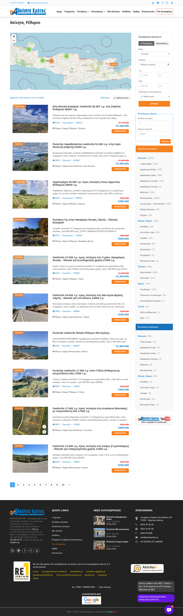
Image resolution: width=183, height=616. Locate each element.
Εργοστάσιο (147, 249)
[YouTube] (172, 2)
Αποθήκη (146, 226)
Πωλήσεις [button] (82, 11)
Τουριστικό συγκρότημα (153, 295)
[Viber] (153, 2)
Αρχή (59, 11)
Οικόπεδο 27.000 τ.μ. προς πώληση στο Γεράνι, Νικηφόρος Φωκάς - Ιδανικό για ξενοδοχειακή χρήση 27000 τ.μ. (89, 259)
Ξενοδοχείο (148, 289)
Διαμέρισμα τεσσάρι (152, 181)
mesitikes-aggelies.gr (95, 571)
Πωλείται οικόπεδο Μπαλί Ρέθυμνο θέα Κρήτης (81, 332)
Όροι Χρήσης (105, 587)
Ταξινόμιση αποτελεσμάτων (150, 92)
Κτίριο (144, 284)
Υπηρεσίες (69, 11)
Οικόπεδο (147, 278)
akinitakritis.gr (76, 571)
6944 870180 (146, 533)
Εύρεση (165, 141)
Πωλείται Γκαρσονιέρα (117, 541)
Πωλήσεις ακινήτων (60, 522)
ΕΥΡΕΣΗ (154, 104)
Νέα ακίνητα (57, 531)
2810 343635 (18, 3)
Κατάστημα (147, 244)
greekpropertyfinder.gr (43, 575)
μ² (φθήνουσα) (121, 98)
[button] (114, 64)
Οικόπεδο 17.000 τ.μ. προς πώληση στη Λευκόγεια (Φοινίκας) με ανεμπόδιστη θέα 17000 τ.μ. (90, 410)
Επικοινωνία (148, 11)
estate (112, 612)
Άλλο (145, 318)
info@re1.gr (14, 542)
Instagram (102, 575)
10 (63, 485)
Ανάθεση (126, 11)
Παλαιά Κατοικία (149, 209)
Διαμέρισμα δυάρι (151, 169)
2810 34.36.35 (147, 524)
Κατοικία (146, 158)
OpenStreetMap (127, 89)
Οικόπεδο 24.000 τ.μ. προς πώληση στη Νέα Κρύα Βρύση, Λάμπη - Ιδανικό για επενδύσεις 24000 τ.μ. (88, 297)
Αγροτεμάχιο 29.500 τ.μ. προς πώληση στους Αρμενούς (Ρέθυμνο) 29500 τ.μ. (86, 183)
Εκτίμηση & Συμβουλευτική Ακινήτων (67, 540)
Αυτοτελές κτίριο (150, 232)
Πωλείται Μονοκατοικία (117, 529)
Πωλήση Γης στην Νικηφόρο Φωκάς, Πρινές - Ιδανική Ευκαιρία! (85, 221)
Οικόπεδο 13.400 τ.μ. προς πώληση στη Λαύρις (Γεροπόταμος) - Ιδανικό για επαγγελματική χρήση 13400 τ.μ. (91, 447)
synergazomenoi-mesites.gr (54, 571)
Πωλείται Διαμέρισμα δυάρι (116, 518)
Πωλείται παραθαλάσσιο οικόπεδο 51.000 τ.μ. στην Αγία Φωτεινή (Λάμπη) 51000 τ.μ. (87, 145)
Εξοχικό (146, 215)
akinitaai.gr (90, 575)
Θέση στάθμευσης (150, 312)
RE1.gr (35, 529)
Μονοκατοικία (150, 198)
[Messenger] (158, 2)
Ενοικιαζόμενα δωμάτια (152, 301)
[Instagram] (167, 2)
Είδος (141, 49)
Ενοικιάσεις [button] (98, 11)
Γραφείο (146, 238)
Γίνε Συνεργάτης (164, 11)
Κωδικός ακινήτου (145, 118)
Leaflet (119, 89)
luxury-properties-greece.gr (68, 575)
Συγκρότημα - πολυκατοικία (155, 204)
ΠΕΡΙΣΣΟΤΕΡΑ (120, 131)
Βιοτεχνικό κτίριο (149, 261)
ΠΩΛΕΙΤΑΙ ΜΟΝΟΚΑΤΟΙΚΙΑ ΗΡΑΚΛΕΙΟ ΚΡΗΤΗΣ (152, 598)
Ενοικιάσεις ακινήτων (61, 526)
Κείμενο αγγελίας (145, 129)
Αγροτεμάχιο (148, 272)
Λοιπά (143, 306)
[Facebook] (162, 2)
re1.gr (35, 571)
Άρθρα (136, 11)
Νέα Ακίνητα (113, 11)
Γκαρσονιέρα (149, 164)
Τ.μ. (140, 71)
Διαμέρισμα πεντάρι (150, 186)
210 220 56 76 (16, 540)
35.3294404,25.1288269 (151, 541)
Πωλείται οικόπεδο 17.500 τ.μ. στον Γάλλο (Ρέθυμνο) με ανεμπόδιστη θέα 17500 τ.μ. (86, 372)
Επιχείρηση (147, 255)
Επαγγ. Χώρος (148, 221)
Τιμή (140, 81)
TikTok (36, 578)
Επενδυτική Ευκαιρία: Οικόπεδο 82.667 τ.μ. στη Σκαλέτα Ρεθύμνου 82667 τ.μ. (87, 108)
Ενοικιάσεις (162, 43)
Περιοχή (142, 60)
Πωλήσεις (147, 43)
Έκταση (145, 266)
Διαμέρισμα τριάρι (151, 175)
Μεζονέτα (147, 192)
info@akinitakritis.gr (39, 3)
